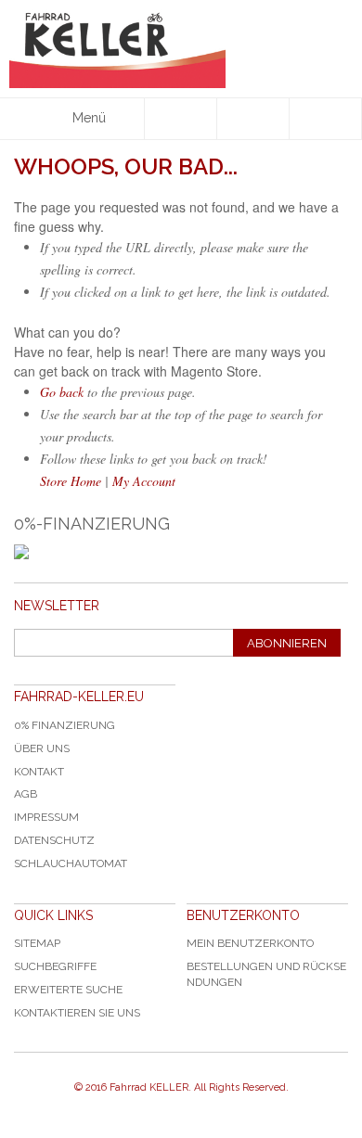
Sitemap (37, 943)
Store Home (70, 481)
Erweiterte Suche (68, 989)
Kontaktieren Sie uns (77, 1012)
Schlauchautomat (70, 863)
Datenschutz (54, 840)
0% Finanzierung (64, 725)
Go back (62, 392)
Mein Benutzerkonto (250, 943)
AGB (25, 793)
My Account (143, 481)
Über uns (42, 748)
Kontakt (39, 771)
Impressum (46, 817)
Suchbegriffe (55, 966)
